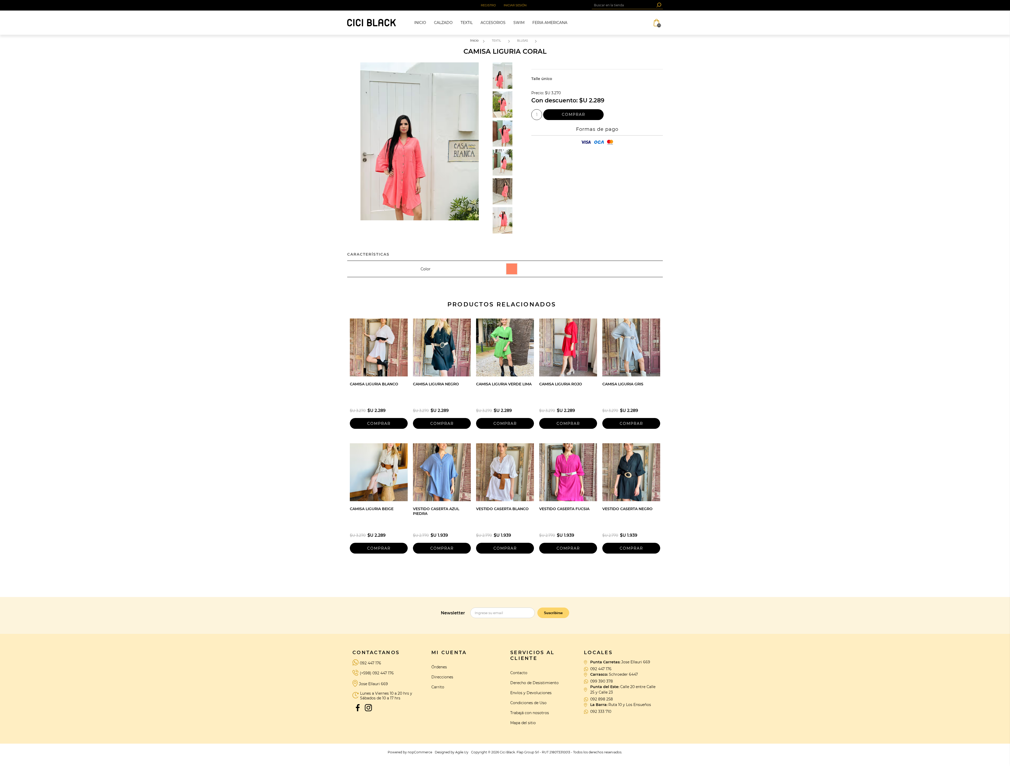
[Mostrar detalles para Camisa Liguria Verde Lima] (505, 347)
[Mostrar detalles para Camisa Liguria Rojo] (568, 347)
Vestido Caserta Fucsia (564, 508)
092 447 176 (370, 663)
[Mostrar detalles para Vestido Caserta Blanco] (505, 472)
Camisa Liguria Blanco (374, 384)
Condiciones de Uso (528, 702)
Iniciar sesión (515, 5)
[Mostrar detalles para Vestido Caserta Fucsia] (568, 472)
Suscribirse (553, 613)
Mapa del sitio (523, 722)
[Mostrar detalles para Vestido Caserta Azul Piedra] (442, 472)
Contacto (518, 672)
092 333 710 (600, 711)
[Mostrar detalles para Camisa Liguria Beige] (379, 472)
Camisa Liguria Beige (371, 508)
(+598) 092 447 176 (377, 673)
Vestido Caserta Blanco (502, 508)
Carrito (437, 687)
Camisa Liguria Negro (436, 384)
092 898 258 (601, 699)
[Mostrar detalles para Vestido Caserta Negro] (631, 472)
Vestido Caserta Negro (627, 508)
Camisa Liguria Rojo (560, 384)
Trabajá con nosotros (529, 712)
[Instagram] (368, 708)
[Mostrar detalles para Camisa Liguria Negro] (442, 347)
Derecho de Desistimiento (534, 682)
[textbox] (623, 5)
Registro (488, 5)
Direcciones (442, 677)
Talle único (541, 78)
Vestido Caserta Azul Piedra (436, 511)
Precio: (537, 93)
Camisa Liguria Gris (622, 384)
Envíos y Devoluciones (531, 692)
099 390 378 (601, 681)
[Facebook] (357, 708)
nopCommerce (420, 752)
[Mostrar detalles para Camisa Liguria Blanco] (379, 347)
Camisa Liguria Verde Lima (504, 384)
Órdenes (439, 667)
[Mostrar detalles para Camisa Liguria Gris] (631, 347)
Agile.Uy (461, 752)
